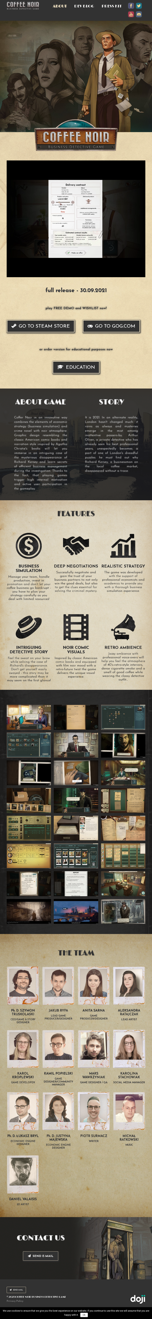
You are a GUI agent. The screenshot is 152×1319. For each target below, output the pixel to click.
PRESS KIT (112, 6)
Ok (84, 1315)
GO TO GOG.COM (114, 326)
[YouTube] (131, 17)
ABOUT (60, 6)
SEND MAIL (17, 1290)
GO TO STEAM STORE (43, 326)
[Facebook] (131, 8)
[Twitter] (139, 8)
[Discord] (139, 17)
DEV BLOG (84, 6)
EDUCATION (79, 367)
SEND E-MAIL (42, 1256)
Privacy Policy (15, 1301)
